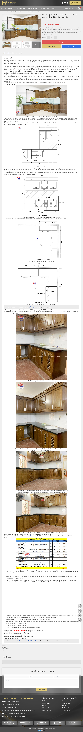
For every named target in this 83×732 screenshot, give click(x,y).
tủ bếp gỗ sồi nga (30, 307)
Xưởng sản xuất (45, 708)
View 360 (44, 705)
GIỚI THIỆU (4, 8)
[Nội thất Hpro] (9, 3)
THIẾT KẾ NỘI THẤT (20, 8)
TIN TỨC (43, 8)
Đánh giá (20, 53)
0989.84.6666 (76, 3)
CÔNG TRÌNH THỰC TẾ (32, 8)
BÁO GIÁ (53, 8)
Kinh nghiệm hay (66, 703)
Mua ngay (61, 42)
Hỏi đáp (14, 53)
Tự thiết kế (44, 701)
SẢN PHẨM (10, 8)
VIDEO (47, 8)
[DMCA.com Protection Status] (41, 730)
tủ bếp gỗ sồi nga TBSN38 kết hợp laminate (28, 640)
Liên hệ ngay (72, 46)
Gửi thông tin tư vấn (41, 689)
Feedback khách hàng (67, 708)
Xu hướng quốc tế (66, 710)
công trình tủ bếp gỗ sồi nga (30, 535)
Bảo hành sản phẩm (46, 710)
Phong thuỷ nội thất (66, 701)
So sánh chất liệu (46, 703)
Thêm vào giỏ (52, 46)
